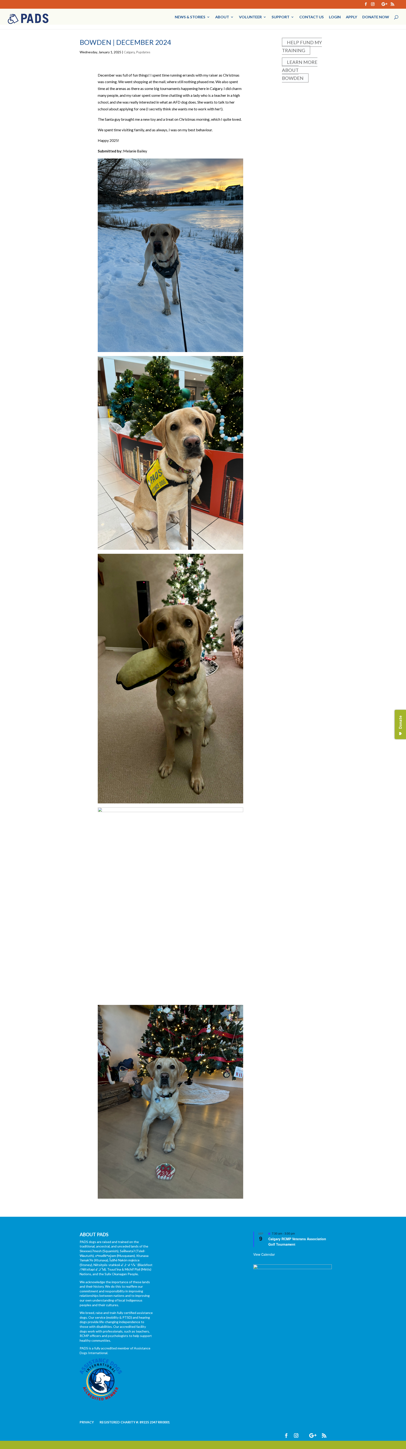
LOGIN (335, 21)
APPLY (351, 21)
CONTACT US (311, 21)
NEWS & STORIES (190, 21)
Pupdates (143, 60)
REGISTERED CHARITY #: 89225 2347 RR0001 (135, 1430)
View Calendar (264, 1262)
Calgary (129, 60)
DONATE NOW (375, 21)
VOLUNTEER (250, 21)
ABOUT (222, 21)
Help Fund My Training (302, 54)
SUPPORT (280, 21)
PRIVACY (87, 1430)
